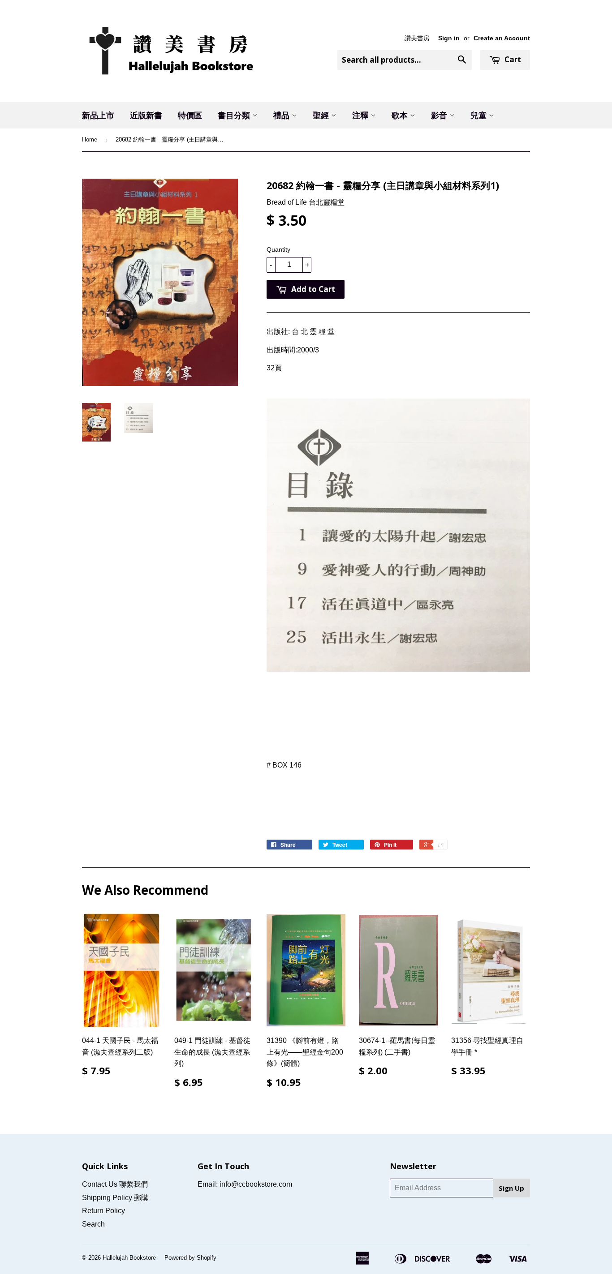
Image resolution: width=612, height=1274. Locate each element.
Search (93, 1224)
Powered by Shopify (190, 1257)
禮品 (282, 115)
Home (89, 139)
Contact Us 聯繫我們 (115, 1184)
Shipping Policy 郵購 (115, 1197)
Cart (512, 59)
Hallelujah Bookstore (129, 1257)
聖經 (322, 115)
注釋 (361, 115)
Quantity (278, 249)
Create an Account (502, 38)
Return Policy (103, 1210)
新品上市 (98, 115)
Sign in (449, 38)
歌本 (401, 115)
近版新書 (146, 115)
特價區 (190, 115)
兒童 (479, 115)
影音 (440, 115)
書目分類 (235, 115)
